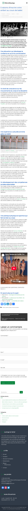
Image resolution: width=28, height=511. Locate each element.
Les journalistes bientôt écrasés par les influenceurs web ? (14, 399)
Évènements (6, 461)
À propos (5, 456)
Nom (2, 352)
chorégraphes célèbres (8, 162)
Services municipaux (8, 458)
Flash (7, 508)
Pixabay (12, 150)
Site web (3, 367)
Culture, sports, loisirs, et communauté (10, 307)
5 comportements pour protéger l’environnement (13, 406)
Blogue (4, 463)
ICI (4, 289)
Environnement (5, 417)
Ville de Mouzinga (14, 507)
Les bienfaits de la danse (17, 301)
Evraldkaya (10, 36)
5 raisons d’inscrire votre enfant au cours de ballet (12, 403)
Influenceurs (4, 419)
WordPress (23, 508)
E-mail (2, 360)
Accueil (4, 454)
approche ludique (21, 199)
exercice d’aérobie (18, 231)
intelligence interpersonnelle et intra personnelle (13, 189)
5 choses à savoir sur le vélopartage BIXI (10, 408)
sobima (7, 150)
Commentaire (4, 335)
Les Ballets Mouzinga (6, 45)
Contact (5, 467)
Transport (4, 421)
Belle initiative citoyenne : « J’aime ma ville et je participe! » (14, 401)
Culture (8, 13)
